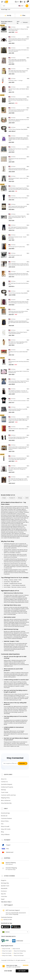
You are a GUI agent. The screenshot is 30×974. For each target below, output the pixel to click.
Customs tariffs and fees (8, 795)
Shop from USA (6, 948)
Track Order (4, 792)
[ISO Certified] (16, 940)
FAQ (2, 824)
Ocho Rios (4, 896)
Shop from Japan (7, 951)
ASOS (26, 498)
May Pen (3, 894)
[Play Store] (16, 927)
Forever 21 (11, 498)
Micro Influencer (5, 800)
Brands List (4, 816)
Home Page (4, 9)
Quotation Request (6, 784)
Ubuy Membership (6, 803)
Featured (25, 22)
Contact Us (4, 781)
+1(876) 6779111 (7, 919)
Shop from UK (16, 948)
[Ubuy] (6, 1)
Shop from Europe (19, 955)
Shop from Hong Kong (20, 951)
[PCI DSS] (5, 940)
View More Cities (6, 902)
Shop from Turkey (7, 955)
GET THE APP (22, 971)
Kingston (3, 880)
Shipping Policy (5, 798)
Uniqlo (3, 498)
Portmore (4, 891)
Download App (5, 813)
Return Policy (5, 821)
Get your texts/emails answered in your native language (16, 913)
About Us (3, 779)
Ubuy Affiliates (5, 834)
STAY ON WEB (8, 971)
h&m (28, 27)
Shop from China (18, 953)
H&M (28, 78)
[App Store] (6, 927)
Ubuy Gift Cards (5, 829)
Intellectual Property (7, 787)
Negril (2, 899)
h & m (27, 319)
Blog (2, 832)
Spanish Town (5, 886)
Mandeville (4, 888)
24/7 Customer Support (13, 910)
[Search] (27, 5)
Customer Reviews (6, 818)
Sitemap (3, 790)
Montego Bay (5, 883)
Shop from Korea (6, 953)
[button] (17, 2)
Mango (19, 498)
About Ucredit (5, 826)
